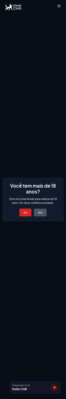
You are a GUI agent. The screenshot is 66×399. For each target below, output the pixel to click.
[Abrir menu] (59, 6)
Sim (25, 212)
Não (40, 212)
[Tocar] (54, 387)
